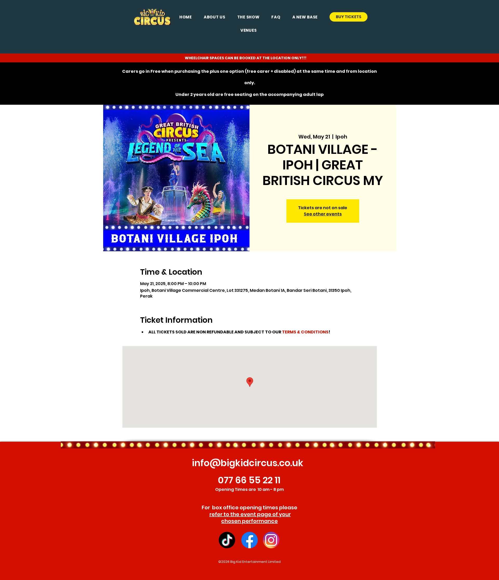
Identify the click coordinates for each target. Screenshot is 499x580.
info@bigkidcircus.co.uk (247, 463)
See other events (323, 214)
